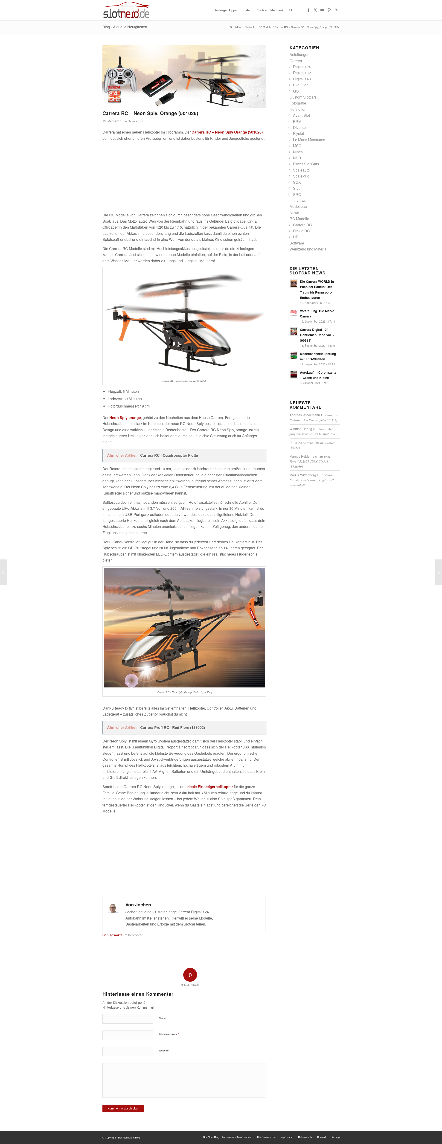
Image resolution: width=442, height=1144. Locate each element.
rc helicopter (133, 934)
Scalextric (301, 176)
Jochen (143, 904)
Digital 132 (302, 72)
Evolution (300, 84)
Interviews (298, 200)
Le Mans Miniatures (309, 139)
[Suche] (290, 10)
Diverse (299, 127)
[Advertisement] (184, 177)
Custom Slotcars (303, 97)
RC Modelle (299, 218)
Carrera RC (135, 121)
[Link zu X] (315, 9)
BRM (297, 121)
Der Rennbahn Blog (129, 1137)
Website (164, 1050)
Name (163, 1018)
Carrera (296, 60)
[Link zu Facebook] (308, 9)
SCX (297, 182)
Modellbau (298, 206)
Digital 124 (302, 66)
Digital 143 (302, 79)
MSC (297, 145)
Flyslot (298, 133)
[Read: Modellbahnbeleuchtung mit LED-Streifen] (294, 356)
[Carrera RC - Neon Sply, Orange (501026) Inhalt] (184, 76)
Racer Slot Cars (306, 163)
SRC (297, 194)
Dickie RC (301, 230)
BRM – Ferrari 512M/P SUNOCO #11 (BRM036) (311, 461)
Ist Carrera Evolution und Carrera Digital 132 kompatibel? (312, 480)
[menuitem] (226, 10)
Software (297, 243)
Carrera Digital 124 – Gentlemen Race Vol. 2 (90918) (317, 334)
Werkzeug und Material (308, 249)
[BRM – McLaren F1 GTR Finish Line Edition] (3, 572)
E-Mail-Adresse (169, 1034)
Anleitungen (299, 54)
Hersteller (297, 109)
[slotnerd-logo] (126, 10)
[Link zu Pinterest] (329, 9)
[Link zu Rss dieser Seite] (336, 9)
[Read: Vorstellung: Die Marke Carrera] (294, 313)
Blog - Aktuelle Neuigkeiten (124, 26)
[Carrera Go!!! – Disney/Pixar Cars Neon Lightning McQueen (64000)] (438, 572)
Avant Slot (301, 115)
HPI (296, 236)
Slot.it (297, 188)
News (294, 212)
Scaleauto (301, 170)
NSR (297, 157)
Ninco (298, 151)
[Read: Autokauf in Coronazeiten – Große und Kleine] (294, 374)
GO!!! (297, 91)
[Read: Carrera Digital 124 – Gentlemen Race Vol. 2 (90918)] (294, 331)
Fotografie (298, 103)
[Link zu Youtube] (322, 9)
